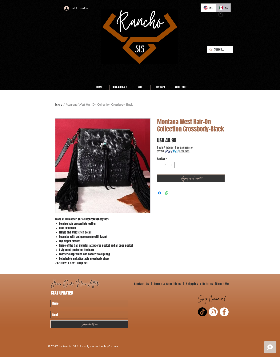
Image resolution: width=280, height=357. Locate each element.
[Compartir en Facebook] (159, 193)
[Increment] (172, 165)
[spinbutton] (166, 165)
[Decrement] (160, 165)
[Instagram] (213, 311)
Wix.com (112, 346)
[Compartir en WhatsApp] (167, 193)
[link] (220, 14)
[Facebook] (224, 311)
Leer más (184, 151)
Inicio (58, 105)
